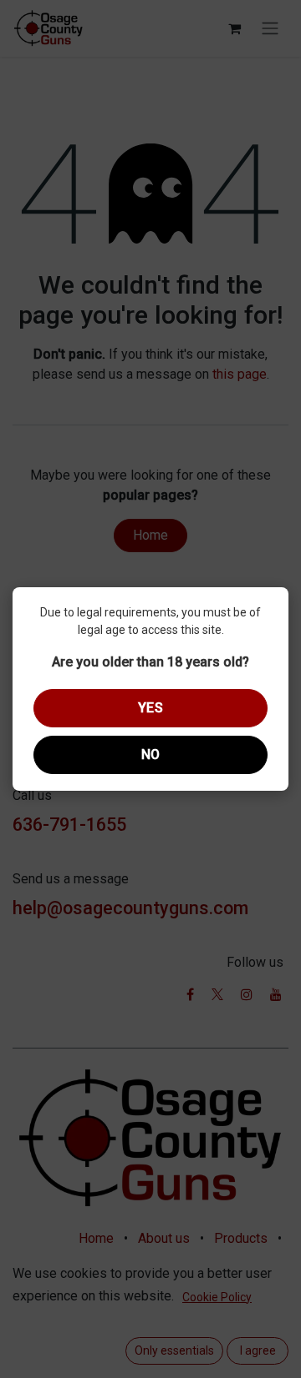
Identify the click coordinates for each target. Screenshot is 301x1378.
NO (151, 754)
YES (151, 708)
